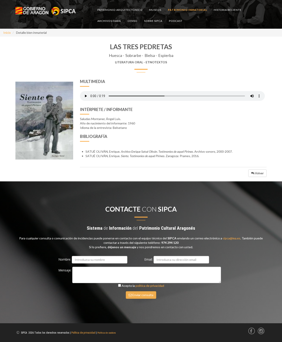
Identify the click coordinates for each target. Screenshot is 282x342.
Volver (259, 173)
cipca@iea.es (231, 238)
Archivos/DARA (109, 21)
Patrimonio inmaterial (187, 9)
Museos (155, 9)
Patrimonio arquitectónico (120, 9)
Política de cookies (106, 332)
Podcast (175, 21)
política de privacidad (149, 286)
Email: (149, 259)
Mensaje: (65, 270)
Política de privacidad (83, 332)
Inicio (7, 32)
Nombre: (65, 259)
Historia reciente (227, 9)
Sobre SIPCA (153, 21)
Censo (132, 21)
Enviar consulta (142, 295)
